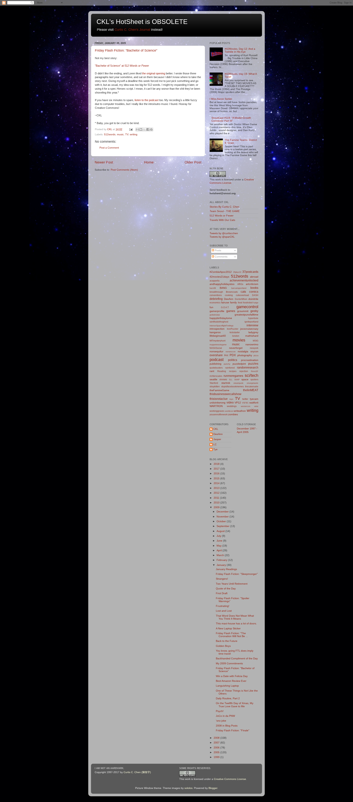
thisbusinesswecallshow (225, 394)
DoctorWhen (241, 299)
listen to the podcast (146, 100)
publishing (215, 363)
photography (244, 355)
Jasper (217, 439)
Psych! (220, 711)
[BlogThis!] (141, 129)
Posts (217, 250)
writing (133, 134)
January (222, 565)
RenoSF (254, 371)
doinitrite (253, 299)
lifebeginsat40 (218, 335)
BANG (223, 288)
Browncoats (232, 292)
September (223, 526)
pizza (256, 355)
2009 (217, 507)
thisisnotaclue (219, 398)
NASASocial (216, 348)
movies (239, 340)
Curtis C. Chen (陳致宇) (137, 772)
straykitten (215, 386)
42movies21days (219, 276)
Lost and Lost (224, 610)
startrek (225, 383)
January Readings (226, 569)
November (223, 516)
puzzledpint (239, 363)
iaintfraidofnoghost (219, 321)
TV (126, 134)
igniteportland (251, 321)
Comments (220, 256)
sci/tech (251, 375)
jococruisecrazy (249, 328)
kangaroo (215, 332)
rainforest (230, 367)
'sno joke (221, 720)
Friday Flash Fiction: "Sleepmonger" (237, 574)
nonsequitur (216, 351)
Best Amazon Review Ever (231, 681)
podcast (217, 359)
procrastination (249, 360)
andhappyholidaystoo (222, 284)
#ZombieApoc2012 (221, 272)
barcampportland (238, 288)
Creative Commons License (230, 779)
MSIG (255, 340)
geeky (254, 311)
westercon (245, 406)
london (235, 336)
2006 (217, 747)
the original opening (153, 73)
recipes (232, 371)
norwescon (231, 351)
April (219, 550)
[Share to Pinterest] (151, 129)
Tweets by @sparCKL (222, 236)
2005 (217, 752)
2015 (217, 478)
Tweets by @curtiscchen (224, 233)
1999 (217, 757)
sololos (188, 788)
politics (232, 360)
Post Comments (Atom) (124, 169)
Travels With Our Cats (222, 220)
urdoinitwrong (217, 402)
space (244, 379)
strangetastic (252, 383)
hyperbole (253, 318)
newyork (254, 348)
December (223, 511)
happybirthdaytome (221, 318)
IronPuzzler (232, 329)
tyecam (254, 399)
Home (149, 162)
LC (215, 444)
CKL (215, 429)
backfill (213, 288)
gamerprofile (217, 311)
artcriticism (252, 284)
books (254, 287)
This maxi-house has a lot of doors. (236, 623)
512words (109, 134)
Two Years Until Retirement (231, 583)
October (222, 521)
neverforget (236, 348)
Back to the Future (226, 641)
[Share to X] (144, 129)
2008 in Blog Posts (227, 725)
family (233, 302)
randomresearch (247, 367)
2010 (217, 502)
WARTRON (216, 406)
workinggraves (217, 411)
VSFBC (245, 403)
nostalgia (243, 351)
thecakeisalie (251, 386)
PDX (233, 355)
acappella (215, 280)
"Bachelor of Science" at (122, 65)
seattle (213, 379)
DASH (255, 295)
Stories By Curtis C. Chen (224, 206)
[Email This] (137, 129)
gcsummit (242, 311)
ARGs (240, 284)
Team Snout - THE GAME (225, 211)
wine (256, 406)
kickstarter (235, 332)
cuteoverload (242, 295)
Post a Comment (109, 147)
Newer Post (104, 162)
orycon (254, 351)
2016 (217, 473)
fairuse (225, 302)
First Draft (221, 593)
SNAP (237, 379)
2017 (217, 468)
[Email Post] (130, 129)
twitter (245, 399)
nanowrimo (251, 344)
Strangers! (222, 578)
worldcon (229, 411)
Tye (215, 449)
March (221, 555)
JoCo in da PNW (225, 716)
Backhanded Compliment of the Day (237, 658)
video (230, 402)
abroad (254, 276)
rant (212, 371)
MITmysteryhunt (217, 340)
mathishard (251, 335)
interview (252, 325)
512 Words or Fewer (221, 215)
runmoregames (233, 375)
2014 (217, 483)
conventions (216, 295)
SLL (230, 379)
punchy (227, 364)
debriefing (216, 298)
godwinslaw (215, 315)
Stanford (214, 383)
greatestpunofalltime (246, 314)
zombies (233, 414)
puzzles (253, 363)
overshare (216, 355)
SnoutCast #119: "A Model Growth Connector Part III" (231, 119)
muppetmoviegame (218, 344)
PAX (226, 355)
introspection (217, 328)
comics (253, 291)
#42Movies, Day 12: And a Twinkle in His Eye (240, 50)
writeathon (240, 411)
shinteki (223, 379)
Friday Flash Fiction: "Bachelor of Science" (126, 50)
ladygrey (253, 332)
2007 (217, 742)
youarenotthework (219, 414)
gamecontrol (247, 306)
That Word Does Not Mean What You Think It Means (235, 617)
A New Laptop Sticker (228, 628)
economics (215, 302)
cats (243, 291)
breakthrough (216, 292)
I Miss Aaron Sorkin (221, 99)
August (221, 531)
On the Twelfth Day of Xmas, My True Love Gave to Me (234, 705)
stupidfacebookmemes (232, 386)
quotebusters (216, 367)
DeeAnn (228, 299)
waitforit (253, 402)
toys (231, 399)
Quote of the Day (226, 588)
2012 (217, 492)
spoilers (254, 379)
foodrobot (248, 302)
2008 (217, 737)
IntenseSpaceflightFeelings (221, 326)
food (240, 302)
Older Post (193, 162)
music (120, 134)
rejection (243, 371)
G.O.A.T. (225, 307)
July (219, 536)
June (220, 540)
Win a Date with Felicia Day (232, 676)
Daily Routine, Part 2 (228, 698)
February (222, 560)
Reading (221, 371)
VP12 (238, 402)
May (219, 545)
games (230, 311)
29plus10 (237, 272)
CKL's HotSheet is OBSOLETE (142, 21)
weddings (232, 406)
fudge (255, 303)
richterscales (216, 376)
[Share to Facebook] (148, 129)
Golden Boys (223, 646)
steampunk (238, 383)
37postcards (250, 271)
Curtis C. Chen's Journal (132, 29)
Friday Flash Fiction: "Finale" (232, 730)
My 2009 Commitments (229, 663)
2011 (217, 497)
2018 (217, 464)
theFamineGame (219, 390)
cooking (229, 295)
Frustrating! (222, 606)
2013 (217, 488)
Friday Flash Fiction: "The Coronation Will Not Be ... (232, 635)
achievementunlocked (244, 280)
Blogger (212, 788)
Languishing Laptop (227, 685)
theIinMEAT (250, 390)
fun (211, 307)
